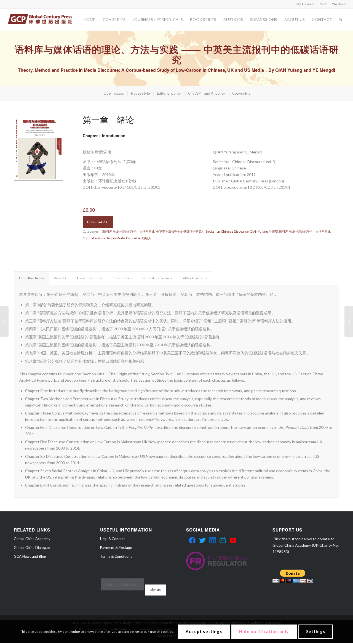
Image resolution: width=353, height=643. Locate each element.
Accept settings (204, 631)
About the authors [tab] (89, 278)
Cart (323, 4)
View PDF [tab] (60, 278)
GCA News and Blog (30, 556)
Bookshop (213, 231)
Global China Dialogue (32, 547)
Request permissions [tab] (157, 278)
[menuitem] (305, 4)
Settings (315, 631)
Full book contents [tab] (194, 278)
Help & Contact (112, 538)
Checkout (339, 4)
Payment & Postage (116, 547)
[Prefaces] (348, 321)
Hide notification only (264, 631)
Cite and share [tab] (122, 278)
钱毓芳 (146, 238)
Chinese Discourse (235, 231)
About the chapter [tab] (31, 278)
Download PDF (98, 222)
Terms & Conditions (116, 556)
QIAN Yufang (259, 231)
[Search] (341, 20)
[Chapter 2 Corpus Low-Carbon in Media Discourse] (4, 321)
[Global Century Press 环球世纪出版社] (40, 20)
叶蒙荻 (273, 231)
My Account (305, 4)
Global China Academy (32, 538)
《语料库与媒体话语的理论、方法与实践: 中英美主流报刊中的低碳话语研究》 (152, 231)
